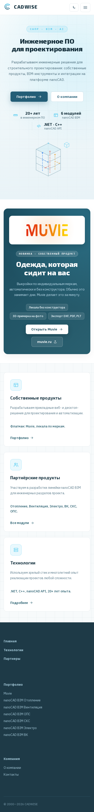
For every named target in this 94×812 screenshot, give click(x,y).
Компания (12, 759)
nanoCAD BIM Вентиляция (23, 707)
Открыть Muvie (44, 329)
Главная (10, 641)
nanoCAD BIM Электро (20, 728)
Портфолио (26, 96)
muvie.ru (44, 342)
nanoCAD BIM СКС (17, 721)
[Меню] (85, 7)
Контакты (11, 774)
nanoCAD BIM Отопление (22, 700)
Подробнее (19, 602)
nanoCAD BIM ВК (16, 735)
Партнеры (12, 659)
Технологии (13, 650)
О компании (67, 96)
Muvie (8, 693)
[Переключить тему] (73, 7)
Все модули (19, 523)
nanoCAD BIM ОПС (17, 714)
